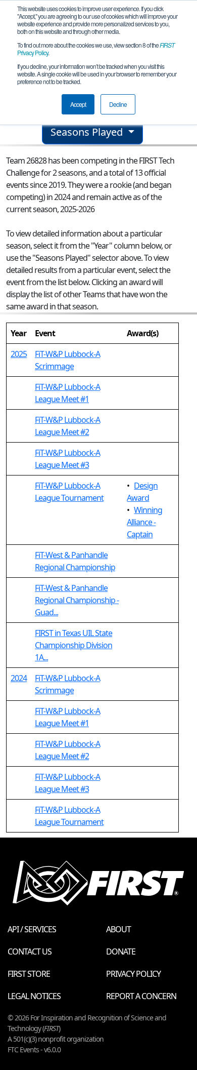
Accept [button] (78, 104)
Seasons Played (88, 132)
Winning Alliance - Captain (144, 522)
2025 (19, 354)
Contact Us (30, 951)
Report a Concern (141, 996)
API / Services (32, 929)
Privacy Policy (133, 973)
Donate (120, 951)
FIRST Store (29, 973)
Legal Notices (34, 996)
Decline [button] (118, 104)
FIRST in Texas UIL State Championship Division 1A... (73, 645)
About (118, 929)
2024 (19, 678)
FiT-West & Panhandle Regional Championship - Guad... (77, 600)
